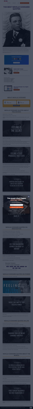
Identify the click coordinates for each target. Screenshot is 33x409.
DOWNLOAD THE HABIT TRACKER (16, 207)
